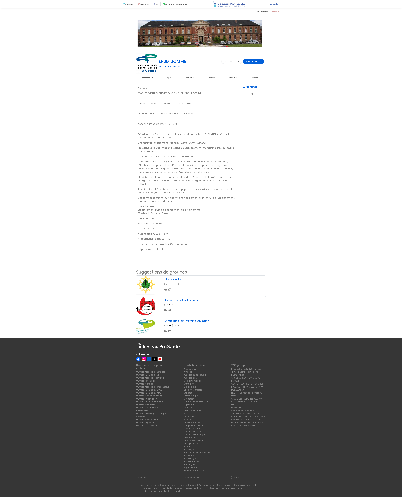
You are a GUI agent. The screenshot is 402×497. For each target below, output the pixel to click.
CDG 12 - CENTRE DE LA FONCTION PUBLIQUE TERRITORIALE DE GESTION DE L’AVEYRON (247, 386)
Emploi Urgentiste (146, 422)
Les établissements (173, 488)
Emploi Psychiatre (146, 381)
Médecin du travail (193, 428)
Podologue (189, 449)
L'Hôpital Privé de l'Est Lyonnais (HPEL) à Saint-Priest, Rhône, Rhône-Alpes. (246, 372)
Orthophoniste (191, 443)
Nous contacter (225, 485)
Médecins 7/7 (238, 407)
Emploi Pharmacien (147, 398)
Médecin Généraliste (194, 431)
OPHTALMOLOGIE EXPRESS (243, 425)
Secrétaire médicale (194, 470)
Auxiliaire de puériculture (196, 375)
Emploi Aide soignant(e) (150, 395)
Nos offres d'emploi (151, 488)
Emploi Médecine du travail (151, 377)
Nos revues (190, 488)
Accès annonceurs (245, 485)
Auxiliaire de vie (191, 377)
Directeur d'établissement (196, 401)
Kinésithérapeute (192, 422)
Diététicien (189, 398)
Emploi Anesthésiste (148, 419)
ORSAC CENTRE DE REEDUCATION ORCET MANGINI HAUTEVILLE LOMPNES (246, 401)
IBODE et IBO (189, 416)
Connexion (274, 4)
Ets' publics (175, 325)
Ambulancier (190, 371)
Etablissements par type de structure (224, 488)
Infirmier (188, 419)
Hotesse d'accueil (192, 410)
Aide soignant (190, 369)
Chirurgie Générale (193, 389)
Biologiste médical (193, 381)
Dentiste (188, 392)
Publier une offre (207, 485)
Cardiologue (190, 386)
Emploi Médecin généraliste (151, 371)
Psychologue (190, 458)
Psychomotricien (192, 461)
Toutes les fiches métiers (192, 477)
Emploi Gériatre (145, 383)
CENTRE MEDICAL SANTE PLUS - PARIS (248, 416)
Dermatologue (191, 395)
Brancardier (189, 383)
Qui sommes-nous (150, 485)
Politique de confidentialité (154, 491)
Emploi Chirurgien (146, 404)
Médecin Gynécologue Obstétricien (195, 436)
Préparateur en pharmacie (197, 452)
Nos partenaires (188, 485)
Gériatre (188, 407)
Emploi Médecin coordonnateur (153, 386)
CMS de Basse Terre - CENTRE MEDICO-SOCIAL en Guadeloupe (247, 421)
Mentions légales (170, 485)
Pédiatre (188, 446)
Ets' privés (175, 284)
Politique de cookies (179, 491)
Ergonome (189, 404)
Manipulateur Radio (193, 425)
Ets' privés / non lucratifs (179, 305)
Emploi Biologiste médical (150, 401)
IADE (186, 413)
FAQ (201, 488)
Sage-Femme (190, 467)
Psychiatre (168, 284)
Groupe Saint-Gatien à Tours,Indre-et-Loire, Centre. (245, 412)
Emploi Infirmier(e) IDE (148, 375)
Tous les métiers (142, 477)
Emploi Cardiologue (147, 425)
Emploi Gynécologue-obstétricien (148, 409)
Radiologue (189, 464)
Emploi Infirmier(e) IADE (149, 392)
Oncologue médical (193, 440)
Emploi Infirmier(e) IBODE (150, 389)
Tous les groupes (237, 477)
